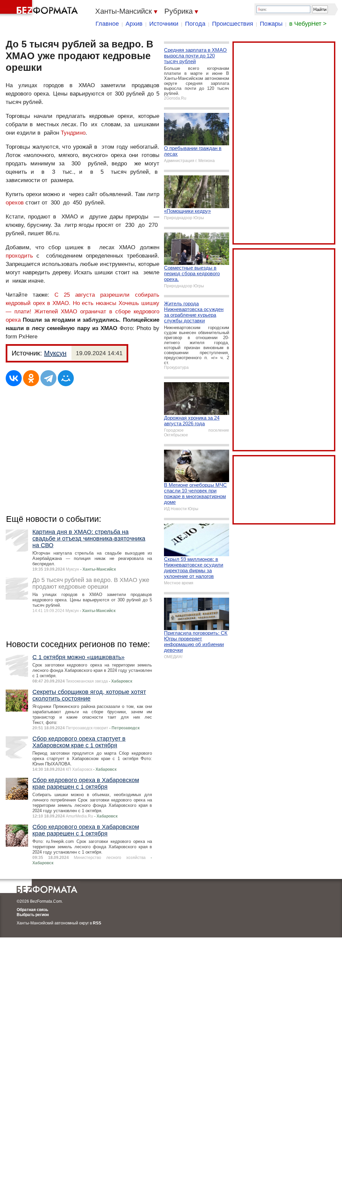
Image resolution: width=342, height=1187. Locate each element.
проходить (21, 256)
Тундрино (73, 133)
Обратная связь (32, 909)
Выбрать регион (33, 914)
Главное (107, 23)
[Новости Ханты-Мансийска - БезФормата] (40, 8)
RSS (97, 923)
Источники (163, 23)
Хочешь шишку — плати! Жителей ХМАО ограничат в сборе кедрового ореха (82, 311)
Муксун (55, 353)
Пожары (271, 23)
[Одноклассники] (31, 378)
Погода (195, 23)
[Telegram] (48, 378)
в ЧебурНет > (308, 23)
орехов (15, 202)
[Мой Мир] (66, 378)
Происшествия (232, 23)
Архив (134, 23)
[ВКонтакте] (14, 378)
